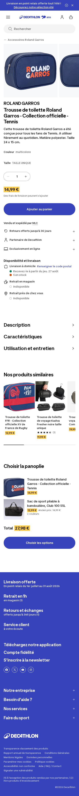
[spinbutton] (16, 176)
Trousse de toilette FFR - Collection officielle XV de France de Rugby (17, 422)
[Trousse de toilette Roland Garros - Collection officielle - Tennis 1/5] (31, 70)
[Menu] (8, 17)
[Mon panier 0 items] (71, 17)
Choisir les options (39, 543)
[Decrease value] (8, 176)
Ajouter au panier (39, 209)
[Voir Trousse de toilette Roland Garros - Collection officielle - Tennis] (14, 487)
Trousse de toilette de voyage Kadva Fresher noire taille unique (49, 422)
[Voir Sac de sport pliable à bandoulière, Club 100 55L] (14, 509)
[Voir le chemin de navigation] (5, 39)
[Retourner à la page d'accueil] (35, 17)
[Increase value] (25, 176)
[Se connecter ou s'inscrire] (62, 17)
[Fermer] (72, 5)
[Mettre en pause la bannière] (66, 5)
